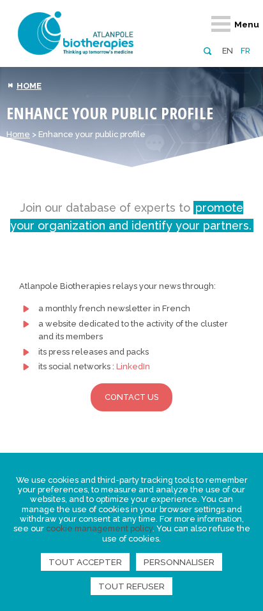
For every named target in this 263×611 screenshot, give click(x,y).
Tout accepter (85, 562)
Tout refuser (131, 586)
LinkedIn (133, 366)
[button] (207, 50)
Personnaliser (179, 562)
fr (245, 50)
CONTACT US (131, 397)
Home (18, 134)
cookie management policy (99, 528)
